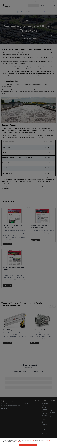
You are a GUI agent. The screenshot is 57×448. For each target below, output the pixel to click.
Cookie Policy (32, 440)
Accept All (28, 444)
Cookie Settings (47, 440)
